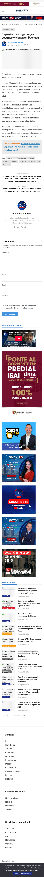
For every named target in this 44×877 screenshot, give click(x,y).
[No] (41, 870)
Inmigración (7, 659)
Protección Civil (34, 161)
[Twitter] (18, 227)
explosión (10, 158)
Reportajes (10, 775)
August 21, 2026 (24, 596)
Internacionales (12, 760)
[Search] (40, 11)
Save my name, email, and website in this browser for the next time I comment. (20, 306)
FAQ (7, 836)
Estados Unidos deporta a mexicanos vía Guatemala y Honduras (28, 653)
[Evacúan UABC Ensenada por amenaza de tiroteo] (8, 643)
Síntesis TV (10, 809)
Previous (7, 716)
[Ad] (22, 4)
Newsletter (10, 840)
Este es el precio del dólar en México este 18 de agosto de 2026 (28, 704)
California (6, 633)
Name (5, 275)
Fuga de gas (21, 158)
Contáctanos (11, 832)
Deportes (9, 764)
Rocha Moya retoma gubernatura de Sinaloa (26, 615)
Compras (9, 844)
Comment (6, 252)
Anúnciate (9, 829)
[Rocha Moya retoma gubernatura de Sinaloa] (8, 617)
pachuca (23, 161)
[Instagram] (22, 227)
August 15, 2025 (14, 45)
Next (16, 716)
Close (16, 874)
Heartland (9, 806)
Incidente (6, 161)
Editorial (9, 779)
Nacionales (10, 756)
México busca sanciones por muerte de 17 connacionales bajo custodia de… (28, 692)
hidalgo (31, 158)
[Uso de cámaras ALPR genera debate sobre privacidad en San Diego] (8, 630)
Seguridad (6, 165)
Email (4, 285)
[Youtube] (25, 227)
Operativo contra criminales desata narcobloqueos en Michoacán (28, 679)
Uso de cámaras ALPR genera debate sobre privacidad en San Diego (29, 628)
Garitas (8, 847)
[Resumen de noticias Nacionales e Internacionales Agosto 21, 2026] (8, 605)
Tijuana (8, 749)
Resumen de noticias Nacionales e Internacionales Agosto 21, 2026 (28, 603)
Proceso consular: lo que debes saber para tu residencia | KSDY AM (29, 666)
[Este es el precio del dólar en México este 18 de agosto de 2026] (8, 706)
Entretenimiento (12, 771)
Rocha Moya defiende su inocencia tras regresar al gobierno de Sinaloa (27, 590)
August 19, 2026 (24, 685)
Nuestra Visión (12, 798)
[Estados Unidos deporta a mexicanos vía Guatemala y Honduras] (8, 655)
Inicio (7, 741)
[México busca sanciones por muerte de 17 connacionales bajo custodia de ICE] (8, 693)
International (8, 29)
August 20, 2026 (24, 634)
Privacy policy (26, 874)
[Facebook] (14, 227)
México (14, 161)
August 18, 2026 (24, 710)
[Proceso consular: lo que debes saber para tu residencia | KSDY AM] (8, 668)
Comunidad (10, 767)
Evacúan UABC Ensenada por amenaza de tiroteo (29, 640)
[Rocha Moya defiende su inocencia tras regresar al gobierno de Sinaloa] (8, 592)
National (5, 596)
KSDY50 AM (6, 671)
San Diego (10, 745)
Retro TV (9, 802)
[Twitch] (29, 227)
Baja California (8, 646)
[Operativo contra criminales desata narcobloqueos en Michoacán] (8, 680)
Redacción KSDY (15, 42)
